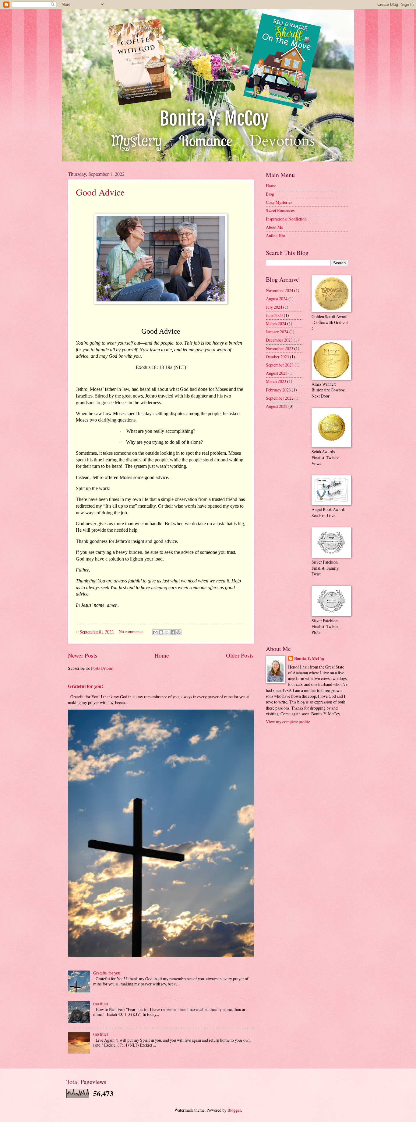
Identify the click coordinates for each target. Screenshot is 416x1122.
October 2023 (277, 357)
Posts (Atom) (102, 668)
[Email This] (155, 632)
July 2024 (274, 307)
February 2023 (278, 390)
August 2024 (276, 298)
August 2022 (276, 406)
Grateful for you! (85, 686)
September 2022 (280, 398)
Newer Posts (82, 655)
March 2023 (276, 381)
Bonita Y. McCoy (309, 659)
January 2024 (277, 332)
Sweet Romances (280, 210)
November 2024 (279, 290)
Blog (270, 194)
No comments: (131, 631)
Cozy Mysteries (279, 202)
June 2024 (274, 315)
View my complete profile (288, 721)
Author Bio (275, 235)
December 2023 (279, 340)
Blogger (234, 1110)
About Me (274, 227)
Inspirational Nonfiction (286, 219)
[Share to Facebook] (173, 632)
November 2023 (279, 348)
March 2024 (276, 323)
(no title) (100, 1003)
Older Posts (240, 655)
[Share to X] (167, 632)
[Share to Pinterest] (178, 632)
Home (161, 655)
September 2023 (280, 365)
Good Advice (100, 192)
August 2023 (276, 373)
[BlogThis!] (161, 632)
